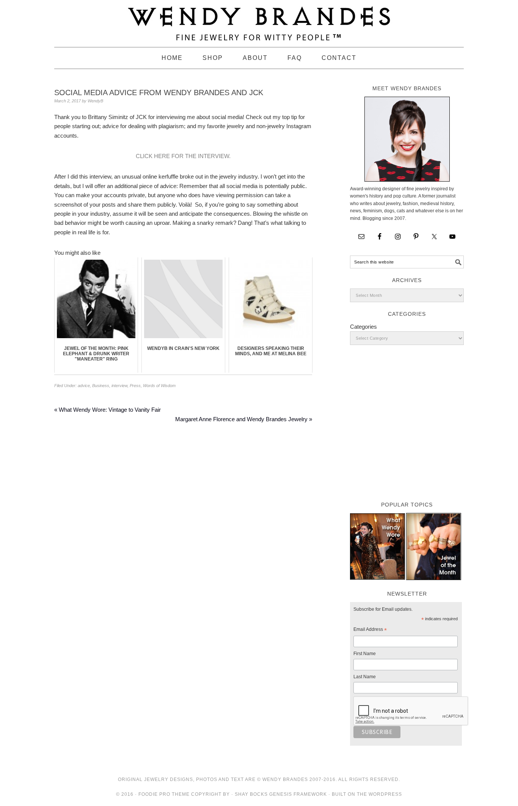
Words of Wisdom (159, 385)
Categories (363, 326)
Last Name (364, 676)
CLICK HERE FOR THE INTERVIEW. (183, 156)
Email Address (370, 630)
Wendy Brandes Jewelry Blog (259, 20)
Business (100, 385)
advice (84, 385)
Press (135, 385)
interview (119, 385)
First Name (364, 653)
